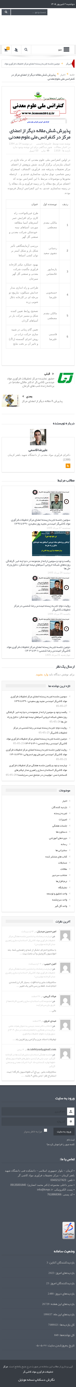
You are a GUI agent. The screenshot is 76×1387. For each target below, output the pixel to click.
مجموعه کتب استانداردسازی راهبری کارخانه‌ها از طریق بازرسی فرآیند (30, 1003)
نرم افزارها (61, 881)
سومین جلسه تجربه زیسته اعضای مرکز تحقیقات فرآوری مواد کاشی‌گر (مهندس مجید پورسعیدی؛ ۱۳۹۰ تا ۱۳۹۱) (40, 521)
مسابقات (62, 862)
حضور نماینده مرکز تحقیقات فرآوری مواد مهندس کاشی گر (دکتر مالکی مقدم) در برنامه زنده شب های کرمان (30, 382)
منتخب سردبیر (59, 875)
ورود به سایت (64, 1131)
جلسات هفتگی (59, 825)
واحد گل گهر (61, 906)
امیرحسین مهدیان (46, 931)
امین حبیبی (50, 963)
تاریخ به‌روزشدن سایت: (61, 1345)
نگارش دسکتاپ (45, 1379)
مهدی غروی (50, 1020)
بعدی (29, 396)
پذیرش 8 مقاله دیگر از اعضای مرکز (42, 401)
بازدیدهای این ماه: (63, 1314)
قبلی (47, 374)
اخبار (64, 147)
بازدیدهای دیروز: (64, 1293)
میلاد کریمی (50, 996)
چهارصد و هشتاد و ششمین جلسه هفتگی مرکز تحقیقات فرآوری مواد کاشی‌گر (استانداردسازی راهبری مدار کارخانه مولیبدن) (30, 940)
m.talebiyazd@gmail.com (41, 1049)
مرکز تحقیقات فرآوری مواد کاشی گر (28, 1369)
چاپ (43, 150)
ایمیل (31, 150)
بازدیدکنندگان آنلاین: (61, 1262)
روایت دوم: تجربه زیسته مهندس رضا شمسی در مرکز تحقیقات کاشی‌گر (42, 607)
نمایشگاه (62, 887)
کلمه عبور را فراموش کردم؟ (61, 1144)
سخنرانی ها (61, 850)
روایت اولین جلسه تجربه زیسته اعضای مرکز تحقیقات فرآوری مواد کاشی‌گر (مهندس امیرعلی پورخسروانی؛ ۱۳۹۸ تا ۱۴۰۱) (36, 752)
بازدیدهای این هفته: (62, 1304)
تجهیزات (63, 819)
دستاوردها (61, 831)
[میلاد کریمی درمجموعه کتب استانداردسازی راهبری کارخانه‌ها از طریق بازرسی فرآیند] (65, 1001)
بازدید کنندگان (59, 807)
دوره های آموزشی (58, 838)
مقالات (57, 147)
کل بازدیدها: (67, 1324)
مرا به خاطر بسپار (33, 1131)
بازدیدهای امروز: (64, 1273)
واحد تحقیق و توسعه (57, 893)
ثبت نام (71, 1139)
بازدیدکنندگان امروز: (62, 1283)
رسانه (64, 844)
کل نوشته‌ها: (67, 1335)
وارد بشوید (42, 674)
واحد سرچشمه (59, 899)
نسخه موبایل (26, 1379)
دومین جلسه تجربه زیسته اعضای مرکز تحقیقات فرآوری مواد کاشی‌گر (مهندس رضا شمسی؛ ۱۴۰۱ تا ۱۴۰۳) (38, 648)
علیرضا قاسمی (43, 143)
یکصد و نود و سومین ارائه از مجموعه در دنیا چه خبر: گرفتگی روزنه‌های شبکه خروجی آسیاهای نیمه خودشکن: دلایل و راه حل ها (38, 564)
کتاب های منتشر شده (56, 856)
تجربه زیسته (60, 813)
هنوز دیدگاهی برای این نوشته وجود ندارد (32, 147)
